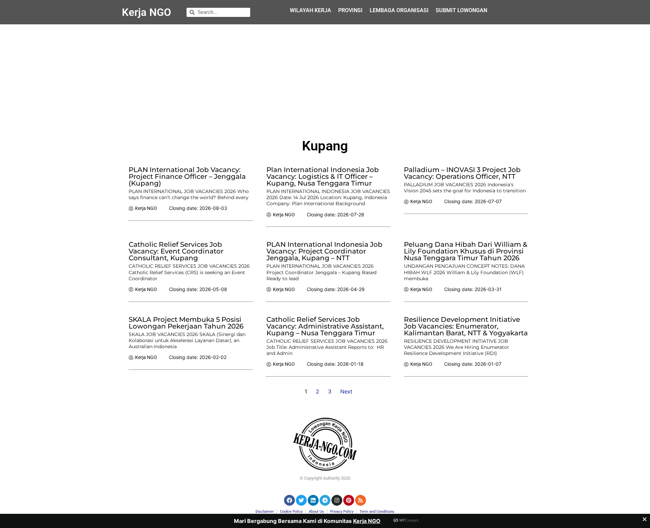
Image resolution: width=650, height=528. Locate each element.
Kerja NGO (146, 12)
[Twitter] (301, 500)
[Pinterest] (348, 500)
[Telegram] (325, 500)
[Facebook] (289, 500)
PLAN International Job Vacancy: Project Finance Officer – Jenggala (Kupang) (187, 176)
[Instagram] (336, 500)
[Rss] (360, 500)
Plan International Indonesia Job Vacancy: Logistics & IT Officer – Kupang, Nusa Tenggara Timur (322, 176)
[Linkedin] (313, 500)
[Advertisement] (325, 78)
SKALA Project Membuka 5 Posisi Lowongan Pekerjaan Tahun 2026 (186, 322)
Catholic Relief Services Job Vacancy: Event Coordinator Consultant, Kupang (176, 251)
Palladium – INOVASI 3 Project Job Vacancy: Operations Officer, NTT (462, 173)
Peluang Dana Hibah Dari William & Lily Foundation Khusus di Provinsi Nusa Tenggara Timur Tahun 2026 (465, 251)
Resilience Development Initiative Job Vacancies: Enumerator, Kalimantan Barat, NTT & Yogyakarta (466, 326)
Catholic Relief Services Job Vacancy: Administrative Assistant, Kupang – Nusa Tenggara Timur (325, 326)
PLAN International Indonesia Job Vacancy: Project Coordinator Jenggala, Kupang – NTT (324, 251)
